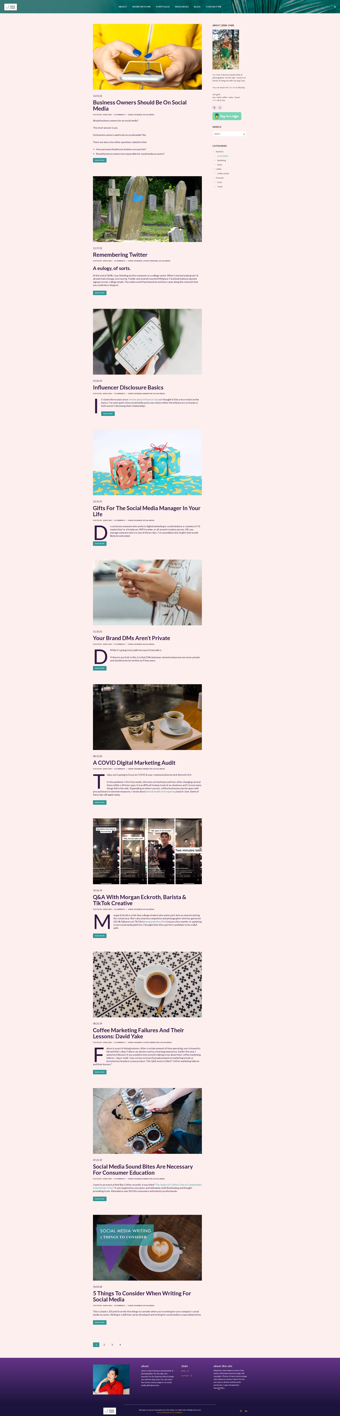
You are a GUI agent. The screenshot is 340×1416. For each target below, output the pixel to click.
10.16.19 (97, 890)
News (219, 164)
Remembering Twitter (120, 255)
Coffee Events (223, 173)
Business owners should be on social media (140, 105)
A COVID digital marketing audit (134, 763)
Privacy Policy (162, 1412)
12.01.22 (97, 95)
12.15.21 (97, 501)
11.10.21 (97, 631)
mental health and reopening (161, 791)
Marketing (148, 394)
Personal (154, 261)
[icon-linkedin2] (220, 107)
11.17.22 (97, 248)
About (123, 6)
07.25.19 (97, 1159)
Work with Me (141, 6)
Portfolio (163, 6)
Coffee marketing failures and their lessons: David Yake (138, 1033)
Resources (182, 6)
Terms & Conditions (175, 1412)
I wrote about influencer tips (143, 399)
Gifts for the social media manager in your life (147, 511)
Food (219, 182)
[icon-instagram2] (215, 107)
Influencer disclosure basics (128, 387)
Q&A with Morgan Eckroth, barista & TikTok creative (139, 900)
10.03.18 (97, 1286)
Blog (197, 6)
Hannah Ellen (219, 1388)
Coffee (146, 261)
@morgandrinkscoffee (154, 921)
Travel (219, 186)
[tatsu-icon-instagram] (241, 1411)
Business (138, 115)
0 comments (119, 115)
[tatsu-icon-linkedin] (246, 1411)
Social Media (148, 115)
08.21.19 (97, 1023)
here (230, 87)
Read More (100, 160)
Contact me (213, 6)
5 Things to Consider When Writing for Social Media (142, 1296)
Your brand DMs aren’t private (131, 638)
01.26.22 (97, 380)
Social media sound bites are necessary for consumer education (143, 1169)
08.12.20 (97, 756)
